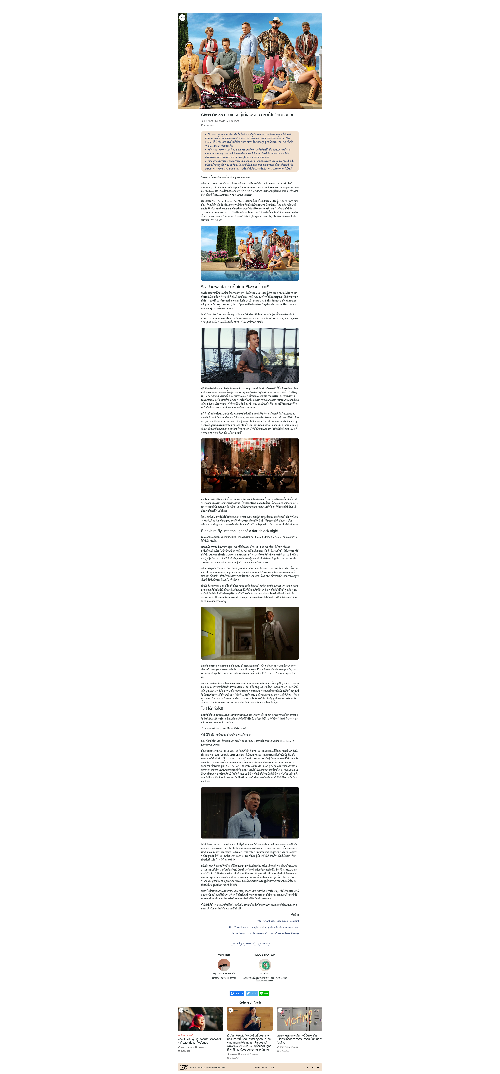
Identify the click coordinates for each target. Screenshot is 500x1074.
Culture (182, 17)
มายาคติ (264, 944)
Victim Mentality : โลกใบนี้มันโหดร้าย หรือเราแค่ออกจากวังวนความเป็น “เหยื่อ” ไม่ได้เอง (299, 1039)
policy (271, 1067)
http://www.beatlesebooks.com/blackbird (278, 920)
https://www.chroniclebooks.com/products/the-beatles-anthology (265, 933)
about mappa (261, 1067)
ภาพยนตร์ (249, 944)
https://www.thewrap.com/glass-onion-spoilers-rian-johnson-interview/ (263, 926)
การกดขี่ (236, 944)
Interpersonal (181, 1010)
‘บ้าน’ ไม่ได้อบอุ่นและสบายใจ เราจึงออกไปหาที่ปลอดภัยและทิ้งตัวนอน (200, 1041)
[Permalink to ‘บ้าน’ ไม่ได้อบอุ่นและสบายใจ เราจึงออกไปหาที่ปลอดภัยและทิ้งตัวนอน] (200, 1018)
